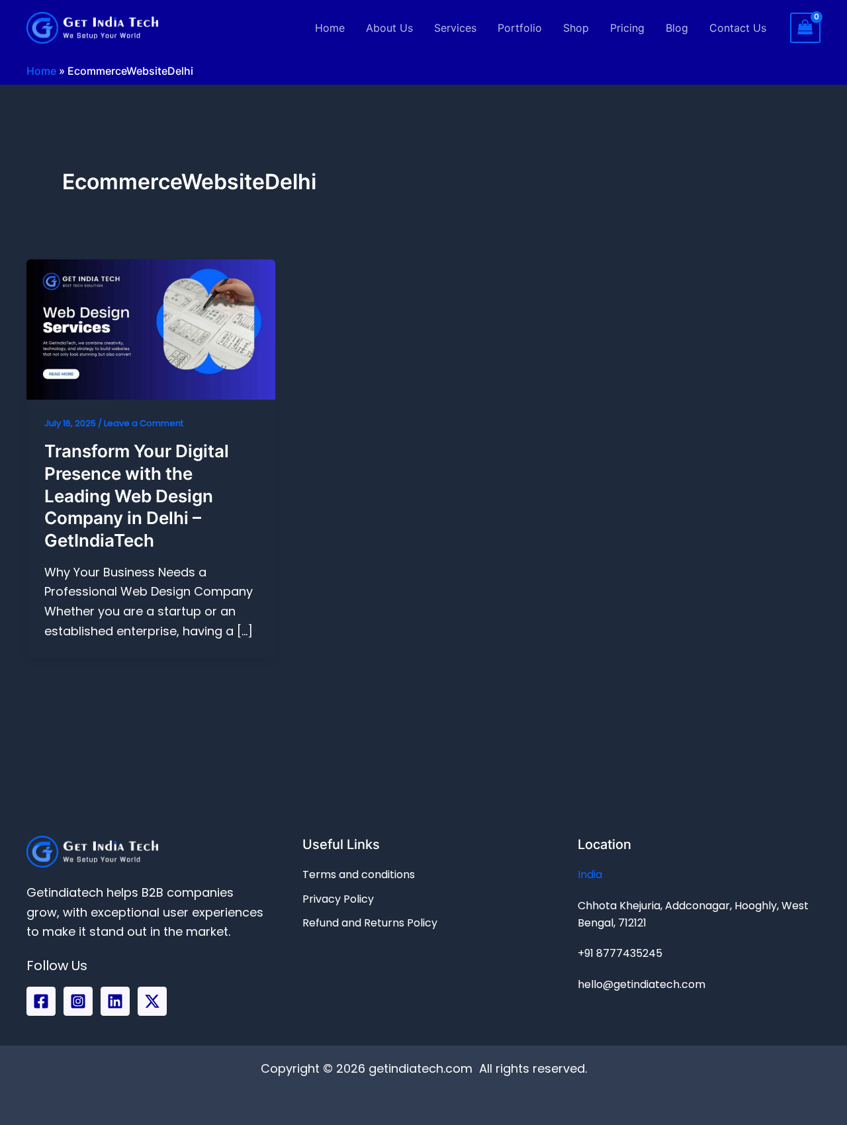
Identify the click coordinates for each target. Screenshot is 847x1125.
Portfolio (520, 27)
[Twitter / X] (152, 1001)
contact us (737, 27)
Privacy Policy (338, 899)
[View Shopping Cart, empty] (805, 27)
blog (677, 27)
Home (330, 27)
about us (389, 27)
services (455, 27)
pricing (627, 27)
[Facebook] (41, 1001)
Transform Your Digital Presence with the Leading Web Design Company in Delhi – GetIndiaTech (136, 496)
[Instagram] (78, 1001)
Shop (576, 27)
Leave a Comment (143, 423)
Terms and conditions (358, 874)
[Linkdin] (115, 1001)
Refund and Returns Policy (369, 922)
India (590, 874)
